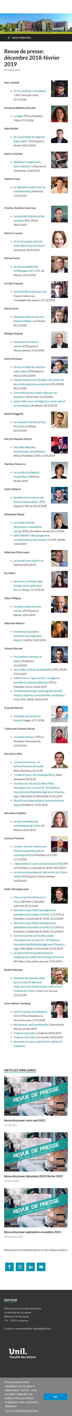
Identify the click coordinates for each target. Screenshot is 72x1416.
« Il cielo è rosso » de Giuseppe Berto (34, 774)
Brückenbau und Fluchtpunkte (31, 1024)
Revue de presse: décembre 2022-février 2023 (33, 1176)
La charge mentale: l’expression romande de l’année (27, 526)
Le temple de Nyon (24, 736)
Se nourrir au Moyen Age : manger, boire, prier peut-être (28, 585)
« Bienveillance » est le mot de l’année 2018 (38, 863)
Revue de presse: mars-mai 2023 (24, 1120)
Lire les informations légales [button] (22, 1410)
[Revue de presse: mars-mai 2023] (36, 1097)
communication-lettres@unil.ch (33, 1328)
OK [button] (55, 1396)
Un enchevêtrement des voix (30, 291)
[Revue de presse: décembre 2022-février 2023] (36, 1153)
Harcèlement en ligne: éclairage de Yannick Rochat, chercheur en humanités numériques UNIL (39, 695)
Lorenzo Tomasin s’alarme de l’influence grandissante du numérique (30, 850)
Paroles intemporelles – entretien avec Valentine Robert (28, 636)
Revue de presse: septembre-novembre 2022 (32, 1232)
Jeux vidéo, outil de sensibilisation (33, 669)
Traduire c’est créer (24, 1033)
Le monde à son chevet (27, 560)
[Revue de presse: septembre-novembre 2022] (36, 1208)
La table (18, 115)
